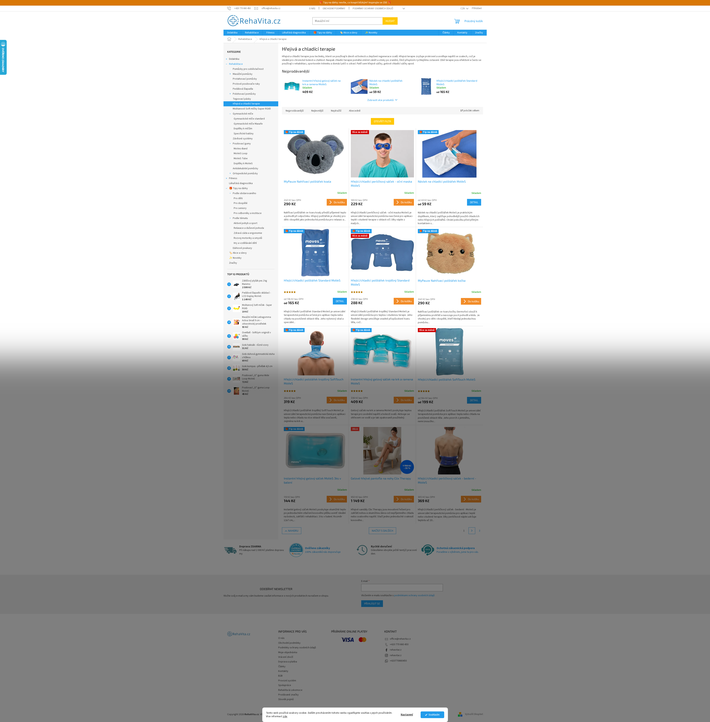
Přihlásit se (372, 603)
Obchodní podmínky (334, 8)
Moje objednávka (287, 652)
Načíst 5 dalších (382, 530)
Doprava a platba (287, 662)
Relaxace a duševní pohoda (249, 228)
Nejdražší (336, 111)
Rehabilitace (236, 64)
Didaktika (234, 59)
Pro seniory (240, 208)
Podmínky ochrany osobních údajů (373, 8)
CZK (463, 8)
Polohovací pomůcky (244, 94)
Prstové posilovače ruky (246, 84)
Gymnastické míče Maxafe (248, 124)
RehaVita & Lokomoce (290, 690)
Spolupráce (284, 685)
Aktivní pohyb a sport (245, 223)
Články (281, 666)
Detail (474, 202)
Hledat (390, 20)
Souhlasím (434, 714)
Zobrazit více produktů (380, 99)
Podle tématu (240, 218)
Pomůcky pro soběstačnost (248, 69)
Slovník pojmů (286, 699)
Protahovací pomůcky (245, 79)
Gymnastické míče (243, 114)
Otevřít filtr (382, 121)
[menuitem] (232, 33)
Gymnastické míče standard (249, 119)
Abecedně (354, 111)
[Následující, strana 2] (472, 530)
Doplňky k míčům (243, 128)
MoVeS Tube (241, 158)
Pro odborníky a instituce (248, 213)
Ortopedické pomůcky (245, 173)
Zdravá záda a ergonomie (248, 233)
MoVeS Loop (240, 153)
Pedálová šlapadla (243, 89)
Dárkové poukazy (242, 248)
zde (285, 716)
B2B (280, 676)
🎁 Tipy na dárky (238, 188)
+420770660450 (398, 661)
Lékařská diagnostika (241, 183)
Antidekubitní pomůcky (245, 168)
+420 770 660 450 (399, 644)
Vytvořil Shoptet (474, 714)
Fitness (233, 178)
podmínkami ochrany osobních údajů (414, 595)
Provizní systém (287, 680)
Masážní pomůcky (242, 74)
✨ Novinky (235, 258)
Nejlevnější (317, 111)
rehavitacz (395, 650)
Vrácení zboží (285, 657)
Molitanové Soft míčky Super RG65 (252, 109)
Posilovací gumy (242, 143)
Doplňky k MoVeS (243, 163)
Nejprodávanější (295, 111)
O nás (312, 8)
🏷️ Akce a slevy (238, 253)
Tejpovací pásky (242, 99)
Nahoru (293, 530)
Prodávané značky (288, 695)
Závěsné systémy (243, 138)
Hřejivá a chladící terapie (246, 104)
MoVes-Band (240, 148)
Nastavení (407, 715)
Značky (233, 263)
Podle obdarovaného (244, 193)
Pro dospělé (240, 203)
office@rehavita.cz (400, 639)
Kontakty (283, 671)
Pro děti (238, 198)
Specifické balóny (244, 133)
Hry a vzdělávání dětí (245, 243)
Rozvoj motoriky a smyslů (248, 238)
